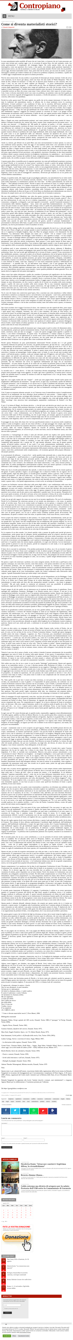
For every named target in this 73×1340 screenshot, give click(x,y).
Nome (3, 1138)
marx (28, 1101)
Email (25, 1138)
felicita (68, 1099)
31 (25, 1217)
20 (8, 1215)
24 (25, 1215)
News (7, 21)
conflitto (33, 1099)
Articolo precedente (6, 1104)
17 (25, 1212)
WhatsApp (34, 1113)
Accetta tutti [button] (7, 1336)
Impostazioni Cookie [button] (23, 1336)
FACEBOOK (6, 1113)
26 (3, 1217)
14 (12, 1212)
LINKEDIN (24, 1113)
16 (21, 1212)
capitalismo (18, 1099)
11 (30, 1210)
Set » (6, 1221)
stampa (68, 1095)
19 (3, 1215)
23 (21, 1215)
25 (30, 1215)
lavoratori (18, 1101)
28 (12, 1217)
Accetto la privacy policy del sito (11, 1308)
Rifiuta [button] (14, 1336)
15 (17, 1212)
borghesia (11, 1099)
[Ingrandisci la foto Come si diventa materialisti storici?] (36, 43)
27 (8, 1217)
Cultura (12, 21)
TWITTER (15, 1113)
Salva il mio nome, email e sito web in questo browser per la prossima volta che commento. (25, 1143)
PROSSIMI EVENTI (8, 1256)
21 (12, 1215)
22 (17, 1215)
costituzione (48, 1099)
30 (21, 1217)
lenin (24, 1101)
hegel (7, 1101)
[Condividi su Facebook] (70, 27)
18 (30, 1212)
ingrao (12, 1101)
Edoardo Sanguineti (8, 27)
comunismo (26, 1099)
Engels (62, 1099)
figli (3, 1101)
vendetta (54, 1101)
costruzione (56, 1099)
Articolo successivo (66, 1104)
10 (25, 1210)
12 (3, 1212)
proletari (42, 1101)
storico (48, 1101)
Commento (4, 1123)
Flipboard (43, 1113)
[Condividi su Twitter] (67, 27)
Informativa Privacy (25, 1332)
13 (8, 1212)
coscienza (40, 1099)
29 (17, 1217)
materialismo (35, 1101)
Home (3, 21)
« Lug (2, 1221)
